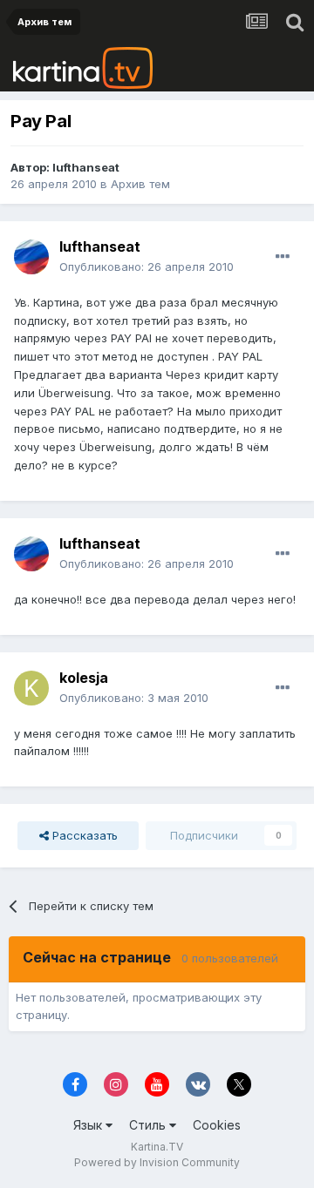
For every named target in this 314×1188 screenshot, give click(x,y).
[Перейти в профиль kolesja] (31, 688)
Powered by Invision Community (157, 1162)
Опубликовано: (146, 266)
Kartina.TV (157, 1146)
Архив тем (140, 184)
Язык (89, 1124)
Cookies (217, 1124)
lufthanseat (85, 167)
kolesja (83, 677)
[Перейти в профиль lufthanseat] (31, 257)
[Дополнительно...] (282, 256)
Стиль (149, 1124)
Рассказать (83, 835)
